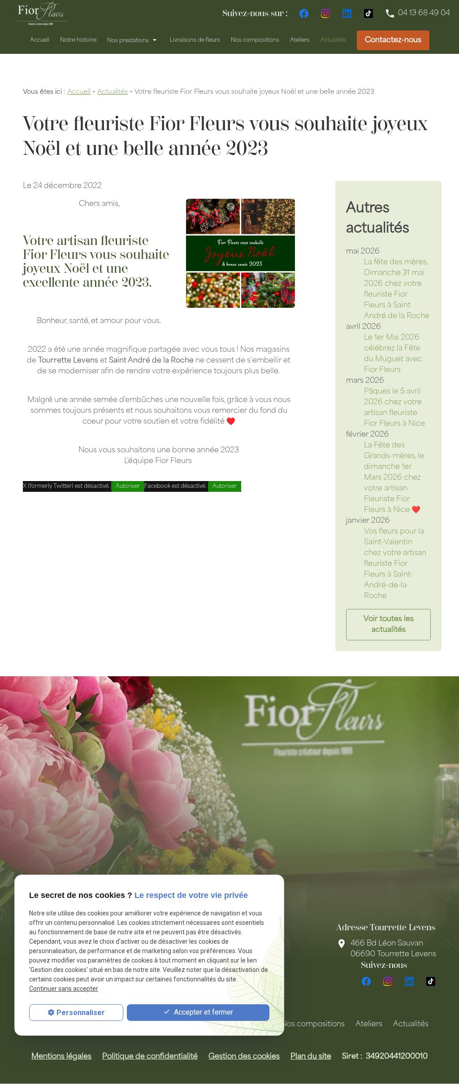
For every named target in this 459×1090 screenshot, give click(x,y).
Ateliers (300, 40)
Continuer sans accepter (63, 988)
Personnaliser (80, 1012)
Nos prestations (128, 40)
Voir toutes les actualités (389, 625)
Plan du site (310, 1056)
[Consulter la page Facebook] (304, 13)
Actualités (333, 40)
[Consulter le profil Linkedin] (347, 13)
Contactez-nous (393, 40)
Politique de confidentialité (150, 1056)
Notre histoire (78, 40)
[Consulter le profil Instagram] (325, 13)
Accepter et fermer (202, 1012)
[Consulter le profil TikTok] (368, 13)
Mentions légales (61, 1056)
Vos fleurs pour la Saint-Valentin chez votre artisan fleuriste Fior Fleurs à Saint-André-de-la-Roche (395, 564)
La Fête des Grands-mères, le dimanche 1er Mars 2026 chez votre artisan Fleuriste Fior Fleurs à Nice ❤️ (394, 478)
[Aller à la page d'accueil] (42, 13)
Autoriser (128, 486)
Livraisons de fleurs (195, 40)
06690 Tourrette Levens (393, 949)
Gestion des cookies (244, 1056)
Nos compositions (255, 40)
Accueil (39, 40)
